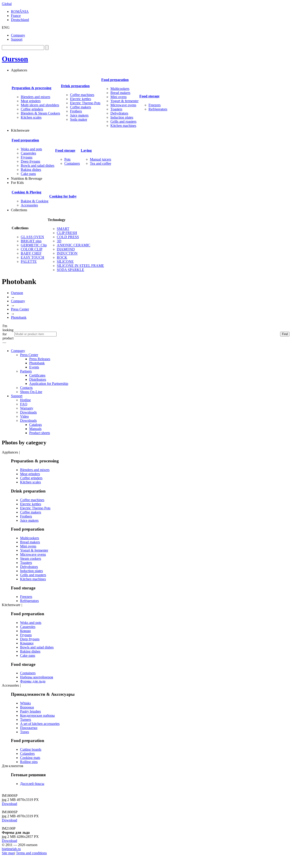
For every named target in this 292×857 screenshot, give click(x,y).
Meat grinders (31, 101)
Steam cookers (30, 558)
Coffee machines (82, 95)
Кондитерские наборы (37, 715)
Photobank (18, 317)
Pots (67, 159)
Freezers (155, 105)
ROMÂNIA (20, 11)
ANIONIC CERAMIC (73, 245)
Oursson (15, 59)
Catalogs (35, 425)
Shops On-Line (31, 392)
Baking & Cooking (34, 201)
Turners (25, 720)
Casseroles (28, 153)
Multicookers (119, 89)
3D (59, 241)
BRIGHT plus (31, 241)
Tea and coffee (100, 163)
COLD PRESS (68, 237)
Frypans (26, 157)
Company (18, 35)
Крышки (27, 643)
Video (24, 416)
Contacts (26, 388)
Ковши (25, 631)
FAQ (23, 404)
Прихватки (28, 728)
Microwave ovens (123, 105)
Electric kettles (80, 99)
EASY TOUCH (32, 257)
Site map (8, 853)
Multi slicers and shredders (40, 105)
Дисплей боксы (32, 784)
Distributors (37, 379)
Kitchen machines (123, 126)
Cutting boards (30, 749)
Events (34, 367)
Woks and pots (31, 149)
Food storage (149, 96)
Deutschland (20, 20)
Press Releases (39, 359)
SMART (63, 229)
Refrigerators (158, 109)
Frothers (76, 111)
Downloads (28, 412)
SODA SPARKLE (70, 270)
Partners (26, 371)
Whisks (25, 703)
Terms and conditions (31, 853)
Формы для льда (32, 681)
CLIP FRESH (67, 233)
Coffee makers (80, 107)
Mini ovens (118, 97)
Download (9, 804)
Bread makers (120, 93)
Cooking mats (30, 758)
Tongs (24, 732)
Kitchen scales (31, 117)
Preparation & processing (31, 88)
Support (16, 39)
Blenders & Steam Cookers (40, 113)
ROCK (62, 257)
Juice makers (79, 115)
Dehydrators (119, 113)
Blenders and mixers (35, 97)
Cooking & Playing (26, 192)
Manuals (35, 429)
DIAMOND (66, 249)
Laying (86, 150)
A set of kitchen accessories (40, 724)
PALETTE (29, 261)
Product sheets (39, 433)
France (16, 16)
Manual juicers (100, 159)
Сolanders (27, 753)
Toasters (116, 109)
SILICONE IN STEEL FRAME (80, 266)
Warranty (26, 408)
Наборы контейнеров (36, 677)
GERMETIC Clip (34, 245)
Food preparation (115, 80)
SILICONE (65, 261)
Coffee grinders (32, 109)
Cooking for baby (63, 196)
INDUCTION (67, 253)
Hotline (25, 400)
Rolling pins (29, 762)
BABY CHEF (31, 253)
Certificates (37, 375)
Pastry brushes (30, 711)
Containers (72, 163)
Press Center (20, 309)
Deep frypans (30, 161)
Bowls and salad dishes (37, 165)
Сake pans (28, 174)
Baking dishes (31, 170)
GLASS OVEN (32, 237)
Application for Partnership (48, 384)
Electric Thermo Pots (85, 103)
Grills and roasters (123, 121)
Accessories (29, 205)
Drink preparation (75, 86)
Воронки (27, 707)
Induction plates (121, 117)
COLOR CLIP (31, 249)
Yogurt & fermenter (124, 101)
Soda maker (78, 119)
